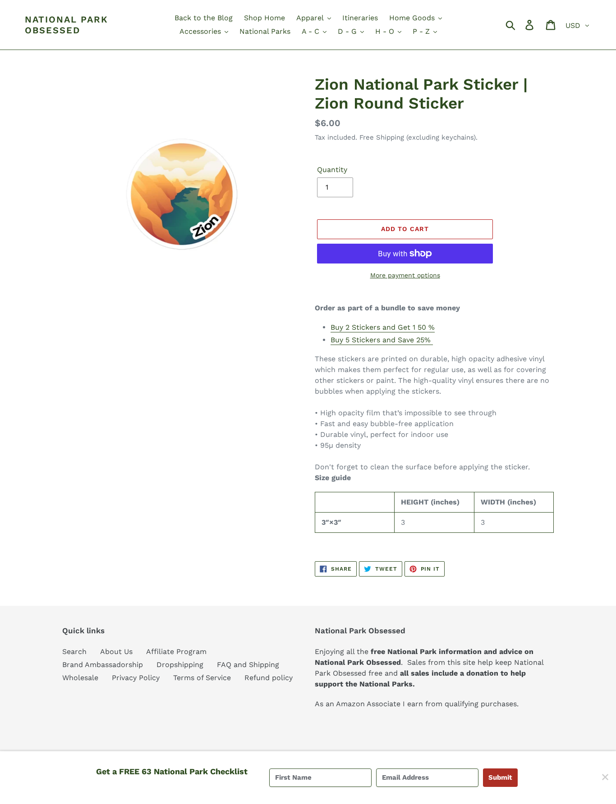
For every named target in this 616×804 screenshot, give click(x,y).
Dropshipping (179, 664)
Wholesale (80, 677)
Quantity (332, 169)
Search (74, 651)
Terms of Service (202, 677)
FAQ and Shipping (248, 664)
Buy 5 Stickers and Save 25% (382, 340)
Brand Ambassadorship (102, 664)
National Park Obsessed (66, 25)
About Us (116, 651)
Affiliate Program (176, 651)
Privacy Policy (136, 677)
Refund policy (268, 677)
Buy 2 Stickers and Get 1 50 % (383, 327)
